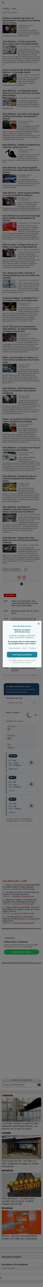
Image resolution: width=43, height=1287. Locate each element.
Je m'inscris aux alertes (22, 655)
